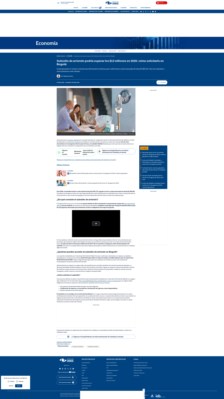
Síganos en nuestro (65, 152)
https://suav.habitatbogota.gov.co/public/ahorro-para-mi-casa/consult (100, 281)
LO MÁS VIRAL (135, 11)
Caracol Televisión (86, 362)
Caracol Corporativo (86, 385)
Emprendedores (122, 51)
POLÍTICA (76, 7)
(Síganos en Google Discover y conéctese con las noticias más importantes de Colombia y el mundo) (86, 160)
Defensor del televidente (112, 365)
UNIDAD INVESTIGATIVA (111, 7)
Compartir (161, 82)
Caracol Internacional (87, 383)
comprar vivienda (73, 140)
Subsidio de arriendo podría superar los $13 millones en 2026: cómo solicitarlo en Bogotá (94, 56)
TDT (107, 367)
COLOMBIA (85, 7)
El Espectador (85, 378)
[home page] (112, 3)
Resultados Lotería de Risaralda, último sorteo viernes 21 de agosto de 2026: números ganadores (99, 173)
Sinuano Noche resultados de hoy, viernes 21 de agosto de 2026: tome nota (153, 177)
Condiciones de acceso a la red (140, 362)
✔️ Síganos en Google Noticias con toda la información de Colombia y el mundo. (97, 337)
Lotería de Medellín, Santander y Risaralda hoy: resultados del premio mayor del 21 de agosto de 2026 (153, 162)
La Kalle (83, 370)
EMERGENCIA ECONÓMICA (112, 11)
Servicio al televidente (111, 362)
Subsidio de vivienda (93, 346)
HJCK (83, 373)
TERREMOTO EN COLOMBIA (96, 11)
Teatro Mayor (85, 380)
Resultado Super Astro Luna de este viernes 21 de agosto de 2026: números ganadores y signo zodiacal (154, 154)
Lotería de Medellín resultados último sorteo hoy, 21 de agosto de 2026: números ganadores (153, 185)
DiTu (83, 375)
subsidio (80, 195)
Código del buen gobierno (112, 370)
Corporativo (136, 375)
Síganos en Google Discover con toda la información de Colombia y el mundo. (115, 151)
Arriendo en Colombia (77, 346)
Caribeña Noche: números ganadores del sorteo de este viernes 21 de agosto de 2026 (153, 170)
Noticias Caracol (61, 56)
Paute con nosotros (110, 380)
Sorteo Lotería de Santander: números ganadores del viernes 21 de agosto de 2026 (94, 183)
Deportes (21, 381)
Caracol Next (85, 388)
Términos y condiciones (139, 373)
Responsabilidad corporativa (140, 365)
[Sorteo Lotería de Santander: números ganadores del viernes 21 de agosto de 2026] (61, 183)
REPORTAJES (133, 7)
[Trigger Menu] (58, 2)
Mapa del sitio (109, 378)
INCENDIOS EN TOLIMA (81, 11)
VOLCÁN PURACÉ (125, 11)
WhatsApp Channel (77, 152)
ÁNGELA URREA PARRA (64, 342)
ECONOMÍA (123, 7)
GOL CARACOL (95, 7)
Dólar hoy (104, 51)
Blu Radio (84, 365)
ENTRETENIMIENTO (145, 7)
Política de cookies (138, 370)
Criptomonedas (112, 51)
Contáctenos (109, 373)
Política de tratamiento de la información (143, 367)
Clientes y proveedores (111, 375)
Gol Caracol (84, 367)
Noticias (12, 381)
